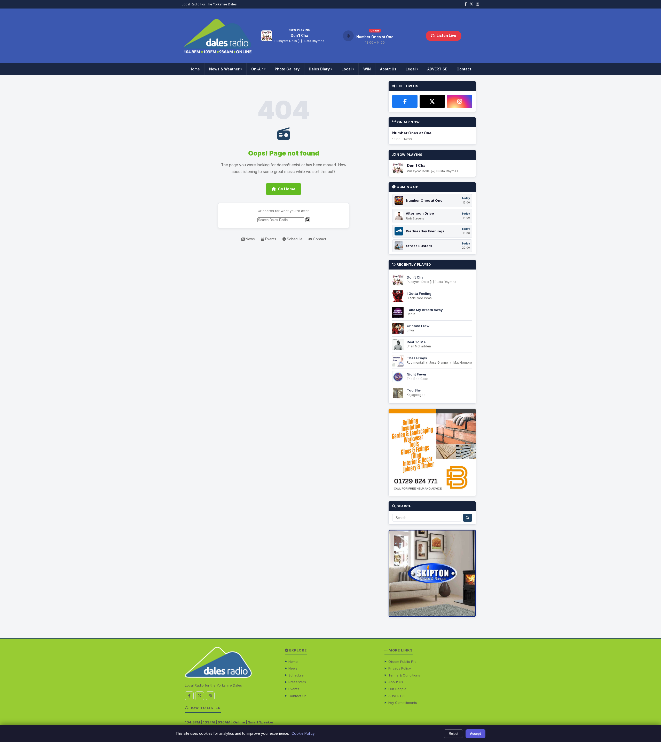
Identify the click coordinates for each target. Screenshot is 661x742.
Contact (464, 69)
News (250, 239)
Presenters (297, 682)
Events (270, 239)
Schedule (294, 239)
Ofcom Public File (402, 661)
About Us (388, 69)
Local (348, 69)
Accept (475, 734)
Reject (453, 734)
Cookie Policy (303, 733)
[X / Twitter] (432, 101)
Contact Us (297, 696)
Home (195, 69)
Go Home (286, 189)
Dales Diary (320, 69)
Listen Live (446, 36)
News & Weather (225, 69)
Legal (412, 69)
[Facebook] (405, 101)
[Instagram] (459, 101)
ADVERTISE (437, 69)
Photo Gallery (287, 69)
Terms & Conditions (404, 675)
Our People (397, 689)
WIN (367, 69)
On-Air (258, 69)
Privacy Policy (399, 668)
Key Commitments (402, 702)
